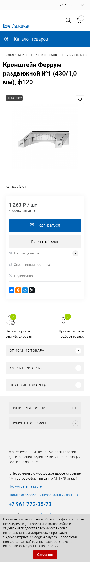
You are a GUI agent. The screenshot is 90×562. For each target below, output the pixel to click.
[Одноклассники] (18, 290)
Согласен (45, 554)
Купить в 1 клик (45, 241)
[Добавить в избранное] (80, 99)
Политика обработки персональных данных (43, 495)
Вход (6, 25)
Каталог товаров (30, 39)
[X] (32, 290)
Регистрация (21, 25)
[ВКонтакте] (11, 290)
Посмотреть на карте (25, 486)
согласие (61, 542)
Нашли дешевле (26, 253)
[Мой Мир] (25, 290)
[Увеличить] (45, 136)
